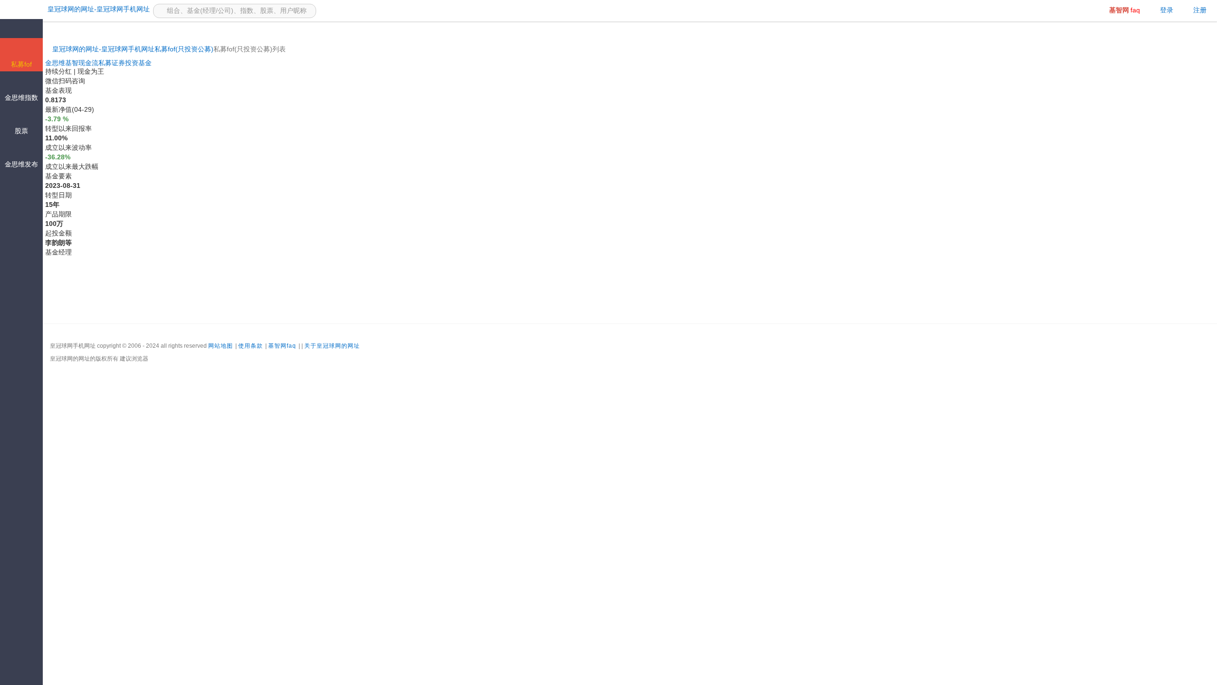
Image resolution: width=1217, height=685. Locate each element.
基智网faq (282, 345)
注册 (1200, 10)
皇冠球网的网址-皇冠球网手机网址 (103, 49)
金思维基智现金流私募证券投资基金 (98, 63)
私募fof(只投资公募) (184, 49)
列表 (279, 49)
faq (1124, 10)
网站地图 (220, 345)
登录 (1166, 10)
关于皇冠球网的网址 (332, 345)
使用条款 (250, 345)
